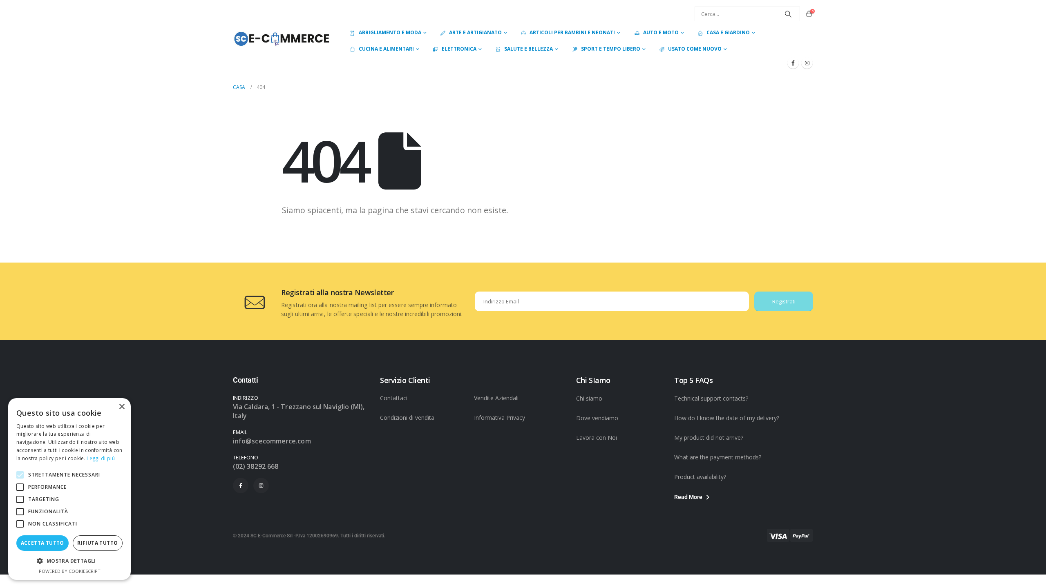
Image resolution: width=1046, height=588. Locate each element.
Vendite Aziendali (496, 398)
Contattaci (393, 398)
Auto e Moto (661, 32)
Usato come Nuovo (695, 48)
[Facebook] (793, 63)
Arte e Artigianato (475, 32)
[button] (69, 561)
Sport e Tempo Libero (610, 48)
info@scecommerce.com (272, 441)
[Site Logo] (281, 38)
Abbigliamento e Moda (390, 32)
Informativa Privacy (499, 417)
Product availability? (700, 477)
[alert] (69, 489)
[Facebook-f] (240, 485)
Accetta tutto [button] (42, 542)
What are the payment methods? (717, 457)
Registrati (784, 301)
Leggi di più (101, 458)
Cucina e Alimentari (386, 48)
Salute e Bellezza (528, 48)
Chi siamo (589, 398)
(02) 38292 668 (255, 466)
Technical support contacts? (711, 398)
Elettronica (459, 48)
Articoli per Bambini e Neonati (572, 32)
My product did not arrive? (708, 437)
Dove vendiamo (597, 418)
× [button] (121, 407)
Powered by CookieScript (70, 571)
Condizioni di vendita (407, 417)
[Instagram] (807, 63)
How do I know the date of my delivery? (726, 418)
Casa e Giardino (728, 32)
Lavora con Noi (596, 437)
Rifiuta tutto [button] (97, 542)
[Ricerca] (788, 14)
